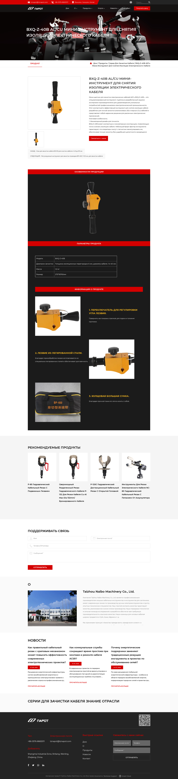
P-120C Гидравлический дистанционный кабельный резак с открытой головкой (104, 487)
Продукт (35, 63)
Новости (113, 8)
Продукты (87, 8)
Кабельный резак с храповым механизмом (94, 11)
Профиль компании (78, 11)
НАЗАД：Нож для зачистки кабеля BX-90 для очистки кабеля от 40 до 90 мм (56, 151)
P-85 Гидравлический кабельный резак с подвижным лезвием (39, 487)
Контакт (127, 8)
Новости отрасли (117, 11)
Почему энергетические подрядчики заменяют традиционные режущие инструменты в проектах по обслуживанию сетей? (127, 655)
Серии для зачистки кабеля (121, 63)
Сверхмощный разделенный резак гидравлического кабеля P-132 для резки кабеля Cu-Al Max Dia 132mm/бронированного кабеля (73, 492)
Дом (67, 8)
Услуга (100, 8)
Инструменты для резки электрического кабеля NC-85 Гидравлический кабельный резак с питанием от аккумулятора (136, 491)
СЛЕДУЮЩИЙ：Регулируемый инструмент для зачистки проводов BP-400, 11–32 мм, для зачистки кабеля (66, 156)
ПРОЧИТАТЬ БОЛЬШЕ (36, 686)
